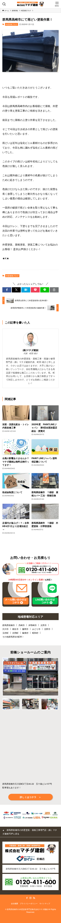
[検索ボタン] (4, 4)
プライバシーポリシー (29, 903)
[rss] (34, 898)
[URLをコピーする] (54, 289)
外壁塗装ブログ (11, 24)
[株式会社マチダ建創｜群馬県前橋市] (30, 4)
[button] (6, 289)
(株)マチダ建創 (30, 350)
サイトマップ (44, 903)
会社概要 (14, 903)
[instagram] (30, 898)
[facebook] (27, 898)
